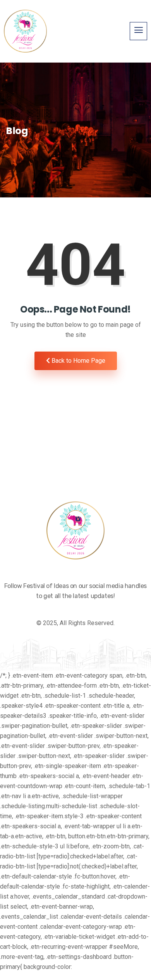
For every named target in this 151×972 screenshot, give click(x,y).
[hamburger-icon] (138, 31)
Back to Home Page (77, 360)
